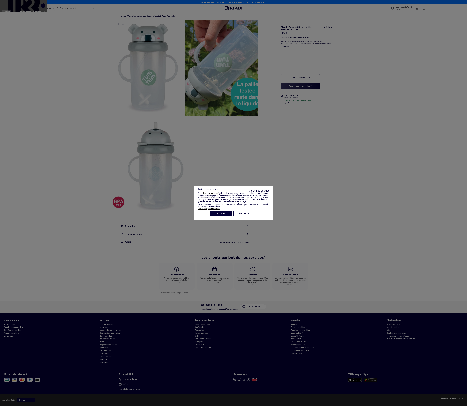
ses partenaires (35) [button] (211, 193)
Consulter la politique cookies (209, 209)
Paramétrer (244, 213)
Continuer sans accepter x (208, 189)
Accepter (221, 213)
